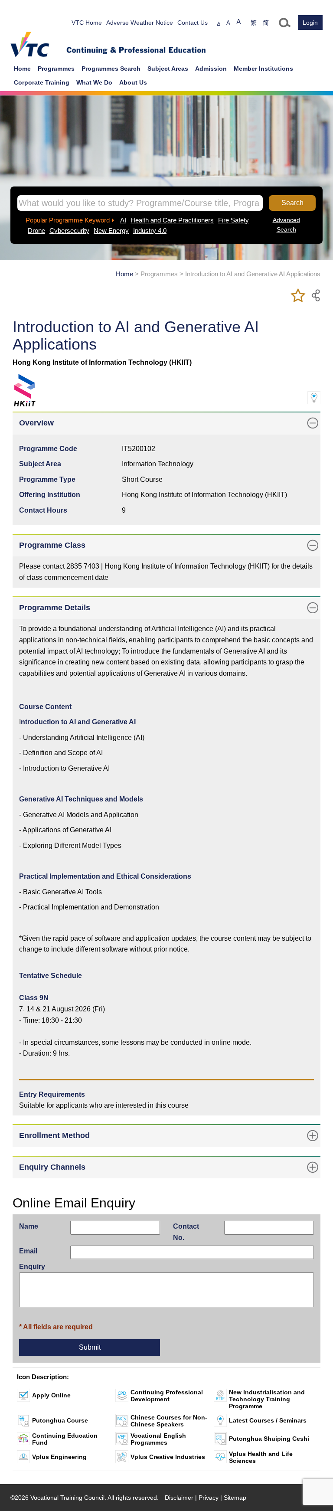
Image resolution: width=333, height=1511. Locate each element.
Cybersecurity (69, 230)
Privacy (209, 1497)
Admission (211, 68)
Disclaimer (179, 1497)
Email (28, 1251)
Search (292, 202)
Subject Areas (167, 68)
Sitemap (235, 1497)
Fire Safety (233, 220)
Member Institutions (263, 68)
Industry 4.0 (149, 230)
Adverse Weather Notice (139, 22)
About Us (133, 82)
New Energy (111, 230)
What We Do (94, 82)
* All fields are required (56, 1327)
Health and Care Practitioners (172, 220)
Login (310, 22)
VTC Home (87, 22)
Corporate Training (41, 82)
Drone (36, 230)
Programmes (56, 68)
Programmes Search (111, 68)
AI (123, 220)
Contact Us (192, 22)
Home (22, 68)
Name (28, 1226)
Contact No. (186, 1232)
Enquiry (32, 1266)
